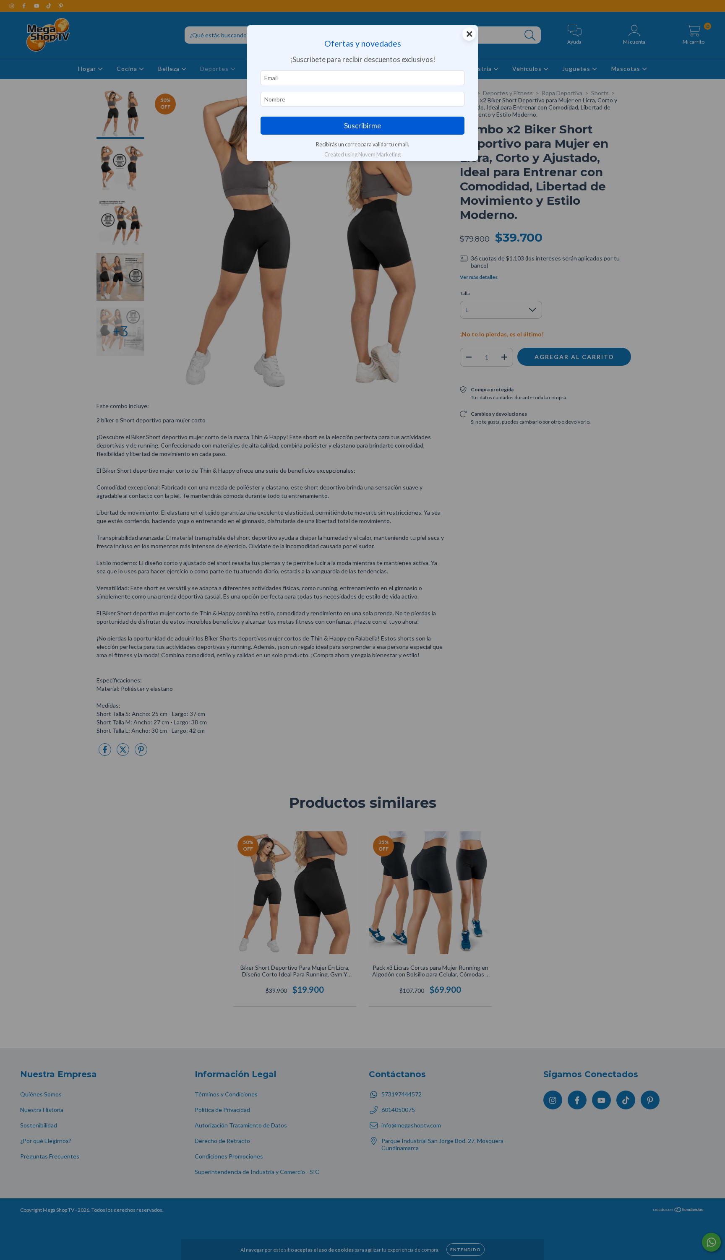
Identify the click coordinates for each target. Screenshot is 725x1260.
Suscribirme (362, 125)
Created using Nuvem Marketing (362, 154)
